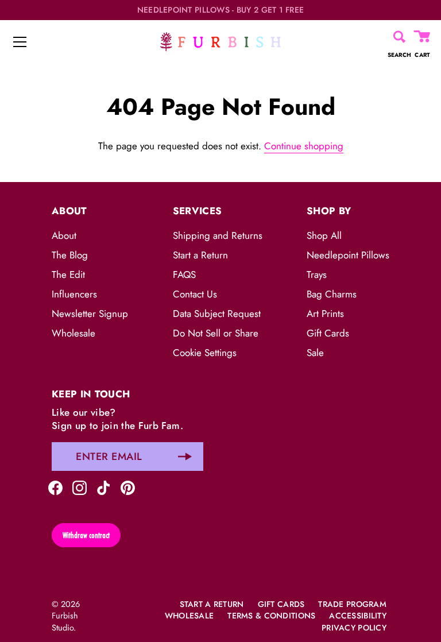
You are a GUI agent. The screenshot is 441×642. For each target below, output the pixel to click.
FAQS (184, 274)
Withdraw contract (86, 535)
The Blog (70, 255)
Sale (315, 352)
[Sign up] (185, 456)
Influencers (74, 294)
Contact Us (195, 294)
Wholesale (73, 333)
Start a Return (200, 255)
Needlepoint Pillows (348, 255)
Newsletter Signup (90, 313)
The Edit (68, 274)
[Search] (399, 36)
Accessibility (357, 615)
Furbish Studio (65, 621)
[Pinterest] (128, 486)
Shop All (324, 235)
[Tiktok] (103, 486)
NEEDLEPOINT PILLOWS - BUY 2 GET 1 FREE (220, 10)
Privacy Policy (354, 627)
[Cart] (422, 36)
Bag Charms (332, 294)
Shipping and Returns (217, 235)
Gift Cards (328, 333)
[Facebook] (55, 486)
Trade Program (352, 604)
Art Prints (325, 313)
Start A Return (212, 604)
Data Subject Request (217, 313)
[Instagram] (79, 486)
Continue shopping (303, 146)
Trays (317, 274)
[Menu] (20, 42)
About (64, 235)
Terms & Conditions (271, 615)
